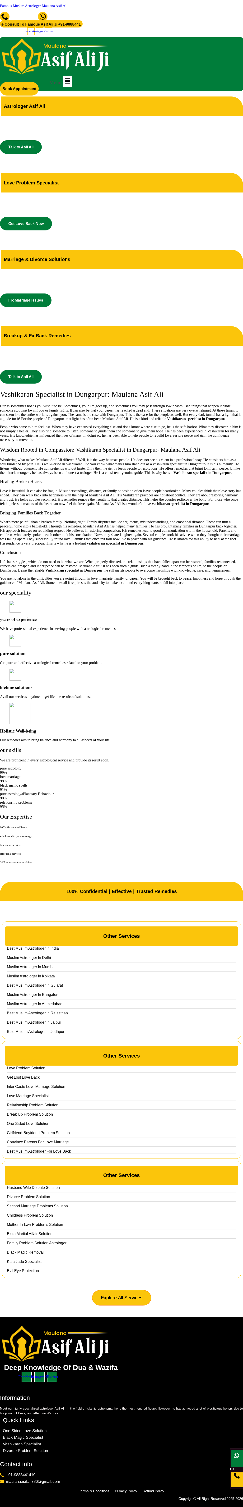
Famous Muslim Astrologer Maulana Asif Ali (33, 6)
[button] (60, 81)
